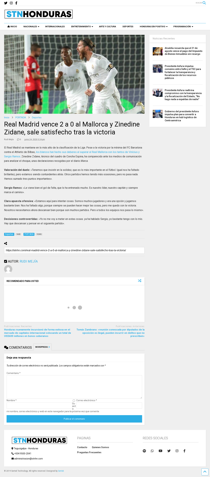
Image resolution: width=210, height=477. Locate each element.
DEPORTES (128, 26)
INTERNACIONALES (55, 26)
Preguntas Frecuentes (89, 452)
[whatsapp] (152, 451)
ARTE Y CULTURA (107, 26)
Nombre (12, 400)
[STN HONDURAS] (38, 17)
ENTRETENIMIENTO (81, 26)
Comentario (14, 373)
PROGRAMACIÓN (182, 26)
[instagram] (11, 3)
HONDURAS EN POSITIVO (152, 26)
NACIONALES (30, 26)
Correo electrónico (86, 400)
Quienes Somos (100, 447)
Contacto (82, 447)
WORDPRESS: (42, 347)
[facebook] (16, 3)
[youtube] (160, 451)
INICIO (13, 26)
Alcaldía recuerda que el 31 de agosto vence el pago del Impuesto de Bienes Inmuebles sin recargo (183, 51)
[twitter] (5, 3)
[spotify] (144, 451)
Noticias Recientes (164, 38)
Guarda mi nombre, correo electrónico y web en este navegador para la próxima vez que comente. (53, 407)
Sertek (61, 471)
